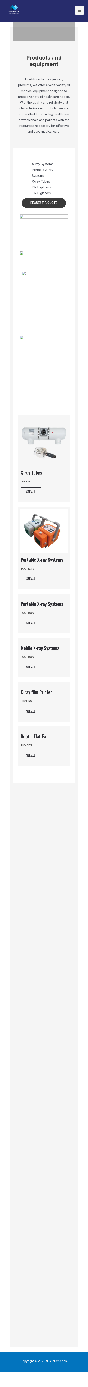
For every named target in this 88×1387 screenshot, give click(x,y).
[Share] (26, 1376)
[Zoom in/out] (62, 1376)
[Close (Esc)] (8, 1376)
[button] (44, 203)
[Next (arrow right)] (26, 1383)
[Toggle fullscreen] (44, 1376)
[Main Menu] (79, 10)
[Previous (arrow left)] (8, 1383)
